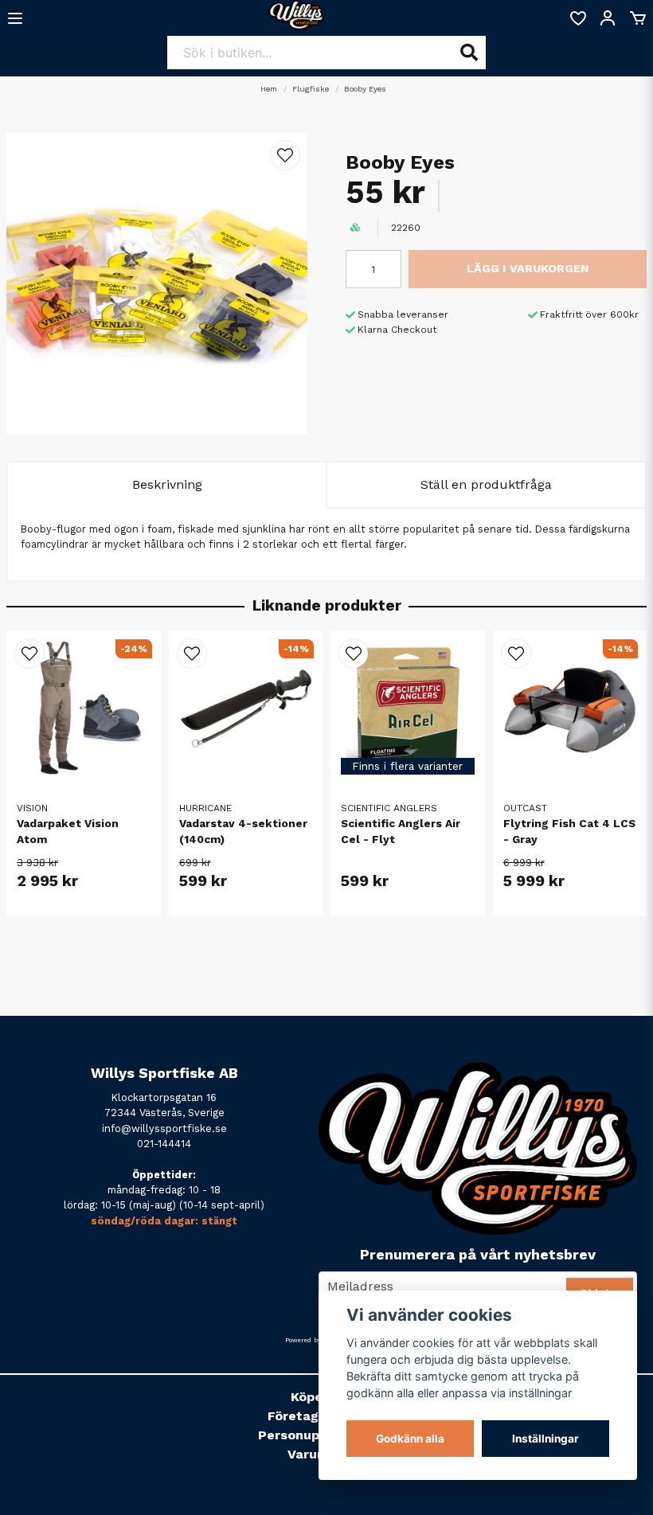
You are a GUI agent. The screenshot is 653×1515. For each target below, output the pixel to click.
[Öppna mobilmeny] (15, 18)
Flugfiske (310, 88)
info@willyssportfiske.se (164, 1128)
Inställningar (545, 1438)
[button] (285, 155)
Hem (268, 88)
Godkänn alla (410, 1438)
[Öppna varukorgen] (638, 18)
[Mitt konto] (607, 18)
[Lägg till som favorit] (577, 18)
